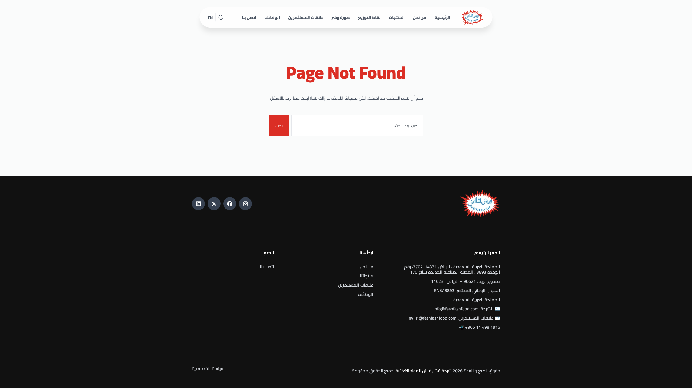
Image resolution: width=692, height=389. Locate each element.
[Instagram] (245, 203)
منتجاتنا (366, 276)
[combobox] (357, 125)
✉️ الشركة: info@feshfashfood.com (467, 309)
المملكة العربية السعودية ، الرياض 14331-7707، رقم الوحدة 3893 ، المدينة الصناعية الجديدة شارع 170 (452, 269)
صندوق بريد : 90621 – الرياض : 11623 (465, 281)
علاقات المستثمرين (306, 17)
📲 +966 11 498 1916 (479, 327)
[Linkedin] (198, 203)
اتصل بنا (249, 17)
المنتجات (397, 17)
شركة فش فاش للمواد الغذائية (424, 371)
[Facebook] (229, 203)
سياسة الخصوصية (208, 368)
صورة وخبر (341, 17)
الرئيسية (442, 17)
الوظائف (272, 17)
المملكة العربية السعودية (476, 300)
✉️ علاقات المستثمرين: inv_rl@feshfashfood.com (454, 318)
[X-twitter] (214, 203)
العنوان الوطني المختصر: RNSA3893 (467, 290)
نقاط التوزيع (369, 17)
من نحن (419, 17)
